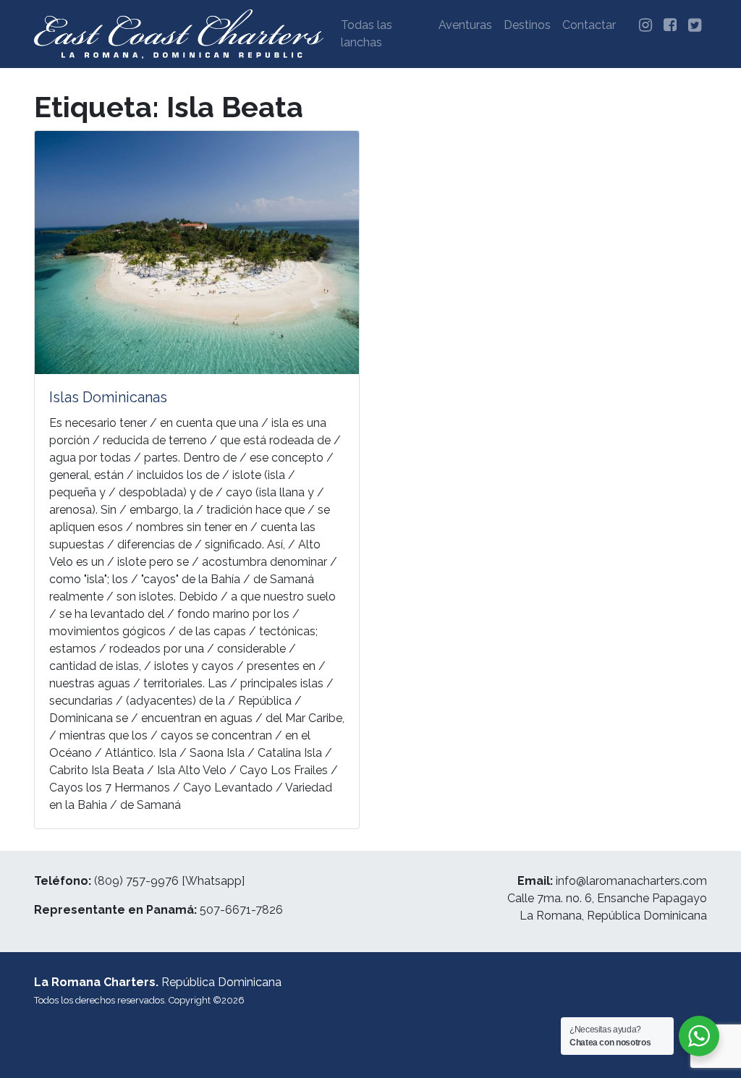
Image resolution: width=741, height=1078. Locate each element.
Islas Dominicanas (108, 397)
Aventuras (465, 25)
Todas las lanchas (366, 33)
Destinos (527, 25)
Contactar (589, 25)
